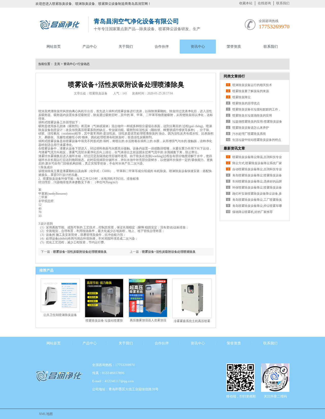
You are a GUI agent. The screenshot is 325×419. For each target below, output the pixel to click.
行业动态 (83, 64)
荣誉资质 (234, 46)
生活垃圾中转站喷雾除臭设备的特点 (256, 140)
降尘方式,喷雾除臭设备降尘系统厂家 (257, 163)
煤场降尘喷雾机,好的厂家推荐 (252, 212)
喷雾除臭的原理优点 (246, 103)
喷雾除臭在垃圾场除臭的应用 (252, 115)
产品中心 (90, 46)
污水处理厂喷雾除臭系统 (249, 134)
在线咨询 (264, 3)
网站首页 (53, 46)
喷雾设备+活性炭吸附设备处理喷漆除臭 (169, 252)
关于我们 (126, 46)
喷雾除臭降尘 (241, 97)
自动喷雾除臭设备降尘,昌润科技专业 (257, 169)
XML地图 (46, 414)
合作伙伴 (162, 46)
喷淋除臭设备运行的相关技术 (252, 85)
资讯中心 (198, 46)
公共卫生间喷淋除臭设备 (60, 315)
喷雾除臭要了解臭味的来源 (250, 91)
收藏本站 (245, 3)
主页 (57, 64)
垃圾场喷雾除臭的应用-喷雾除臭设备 (257, 121)
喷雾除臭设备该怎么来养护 (250, 127)
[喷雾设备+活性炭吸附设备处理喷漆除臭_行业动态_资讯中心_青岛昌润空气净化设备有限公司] (59, 31)
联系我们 (282, 3)
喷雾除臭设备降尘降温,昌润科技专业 (257, 157)
